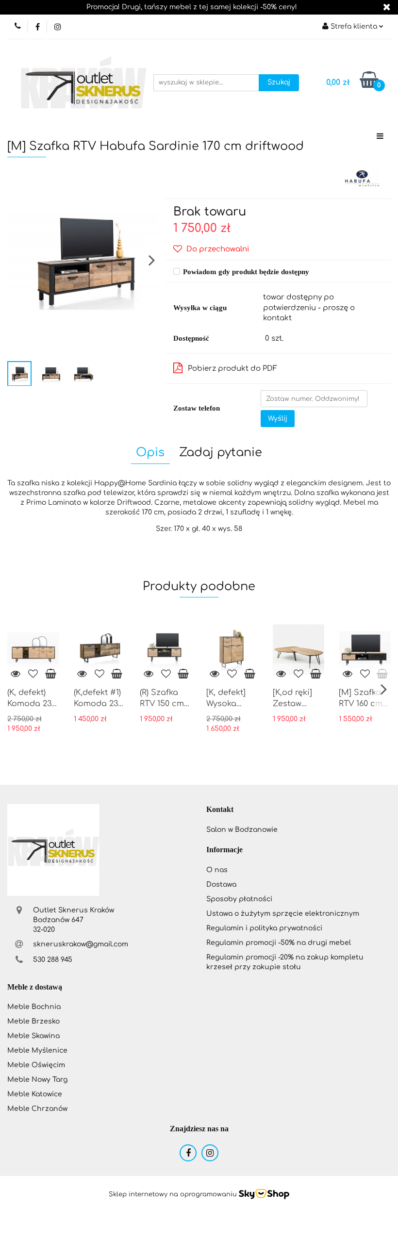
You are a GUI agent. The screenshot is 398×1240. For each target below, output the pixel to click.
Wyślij (277, 418)
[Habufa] (361, 178)
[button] (219, 810)
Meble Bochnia (34, 1006)
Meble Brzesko (33, 1021)
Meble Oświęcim (36, 1065)
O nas (217, 870)
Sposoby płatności (239, 899)
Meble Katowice (34, 1094)
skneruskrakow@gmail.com (80, 944)
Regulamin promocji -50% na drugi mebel (278, 942)
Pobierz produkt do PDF (232, 368)
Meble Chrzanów (37, 1108)
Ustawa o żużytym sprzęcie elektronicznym (282, 913)
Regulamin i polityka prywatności (264, 928)
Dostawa (221, 884)
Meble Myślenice (37, 1050)
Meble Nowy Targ (37, 1079)
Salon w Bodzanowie (242, 829)
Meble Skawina (33, 1036)
